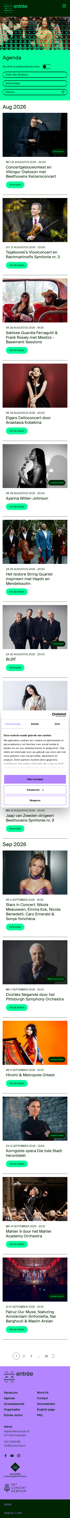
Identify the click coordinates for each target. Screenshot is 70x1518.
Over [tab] (57, 723)
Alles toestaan (35, 779)
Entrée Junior (13, 1415)
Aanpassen (33, 789)
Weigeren (35, 800)
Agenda (9, 1398)
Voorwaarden (46, 1404)
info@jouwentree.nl (14, 1445)
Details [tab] (35, 723)
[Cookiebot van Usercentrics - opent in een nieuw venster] (52, 715)
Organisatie (12, 1409)
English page (46, 1409)
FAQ (39, 1415)
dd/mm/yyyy (12, 83)
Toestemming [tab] (12, 723)
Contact (42, 1398)
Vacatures (11, 1393)
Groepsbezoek (14, 1404)
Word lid (42, 1393)
